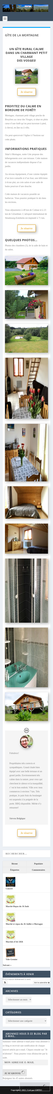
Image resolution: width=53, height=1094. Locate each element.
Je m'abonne (12, 1073)
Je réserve (27, 91)
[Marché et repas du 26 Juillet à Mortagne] (10, 921)
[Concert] (10, 886)
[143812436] (26, 518)
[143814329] (26, 418)
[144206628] (26, 318)
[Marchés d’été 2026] (10, 939)
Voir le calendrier (41, 982)
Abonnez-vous (33, 1087)
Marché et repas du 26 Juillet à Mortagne (24, 924)
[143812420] (26, 622)
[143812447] (26, 480)
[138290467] (26, 720)
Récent (15, 864)
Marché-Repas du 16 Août (17, 906)
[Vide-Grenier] (10, 957)
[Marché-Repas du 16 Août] (10, 904)
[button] (5, 982)
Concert (9, 889)
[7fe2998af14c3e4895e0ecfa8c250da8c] (26, 284)
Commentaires (38, 870)
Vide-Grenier (11, 959)
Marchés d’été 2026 (14, 942)
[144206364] (26, 352)
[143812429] (26, 553)
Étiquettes (14, 870)
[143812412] (26, 686)
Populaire (38, 864)
